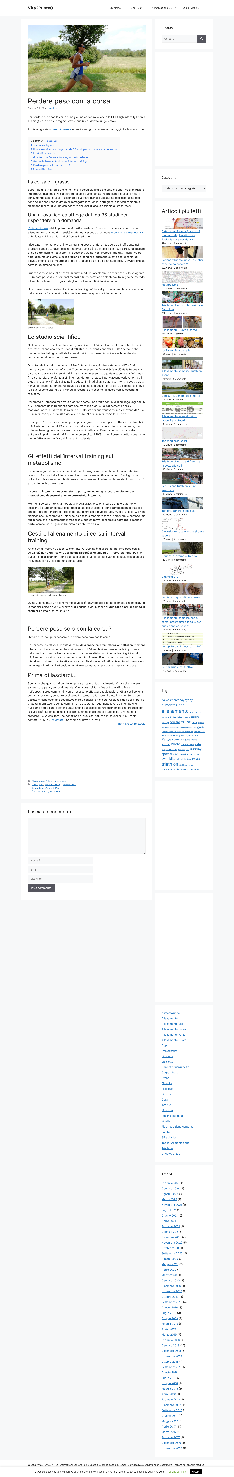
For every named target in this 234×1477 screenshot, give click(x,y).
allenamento (175, 711)
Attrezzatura (169, 1050)
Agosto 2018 (170, 1372)
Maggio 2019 (170, 1323)
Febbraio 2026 (171, 1183)
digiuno (201, 723)
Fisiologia (168, 1088)
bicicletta (177, 717)
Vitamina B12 (170, 576)
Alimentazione (171, 1013)
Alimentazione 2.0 (162, 7)
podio (197, 744)
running (196, 749)
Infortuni (167, 1105)
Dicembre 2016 (171, 1442)
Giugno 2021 (170, 1215)
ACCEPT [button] (196, 1471)
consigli (165, 722)
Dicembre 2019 (171, 1285)
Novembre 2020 (172, 1242)
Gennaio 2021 (170, 1231)
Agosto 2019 (170, 1307)
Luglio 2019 (169, 1313)
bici (170, 716)
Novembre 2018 (172, 1356)
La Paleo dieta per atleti (177, 350)
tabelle (183, 759)
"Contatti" (58, 719)
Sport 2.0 (136, 7)
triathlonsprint (168, 769)
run (187, 749)
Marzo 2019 (169, 1334)
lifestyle (166, 739)
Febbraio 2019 (171, 1340)
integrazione (181, 736)
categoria (186, 717)
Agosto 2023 (170, 1194)
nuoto (175, 744)
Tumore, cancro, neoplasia (46, 791)
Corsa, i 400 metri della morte (181, 395)
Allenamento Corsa (56, 781)
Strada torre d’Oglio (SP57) (46, 788)
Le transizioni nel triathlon (178, 667)
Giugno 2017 (170, 1415)
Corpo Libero (170, 1072)
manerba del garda (181, 739)
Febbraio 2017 (171, 1437)
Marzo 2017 (169, 1432)
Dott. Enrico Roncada (132, 724)
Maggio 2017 (170, 1421)
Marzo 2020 (169, 1275)
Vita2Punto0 (40, 8)
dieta (194, 722)
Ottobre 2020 (170, 1248)
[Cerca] (201, 39)
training (196, 758)
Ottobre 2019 (170, 1296)
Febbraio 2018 (171, 1399)
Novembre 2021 (172, 1204)
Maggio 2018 (170, 1388)
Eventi (165, 1078)
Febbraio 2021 (171, 1226)
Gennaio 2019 (170, 1345)
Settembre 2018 (172, 1367)
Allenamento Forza (173, 1034)
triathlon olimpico (186, 765)
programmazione (169, 749)
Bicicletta (167, 1056)
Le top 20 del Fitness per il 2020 (182, 646)
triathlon (170, 764)
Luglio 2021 (169, 1210)
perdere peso (69, 784)
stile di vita (193, 754)
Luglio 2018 (169, 1377)
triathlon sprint (183, 769)
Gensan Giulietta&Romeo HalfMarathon (177, 732)
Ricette (166, 1121)
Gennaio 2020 (171, 1280)
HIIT (41, 784)
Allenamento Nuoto (174, 1040)
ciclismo (195, 716)
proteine (181, 750)
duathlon (165, 728)
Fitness (166, 1094)
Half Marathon (199, 732)
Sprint (174, 754)
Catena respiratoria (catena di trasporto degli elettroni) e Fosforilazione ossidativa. (181, 235)
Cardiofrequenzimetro (175, 1067)
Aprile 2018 (169, 1394)
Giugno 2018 (170, 1383)
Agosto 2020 (170, 1258)
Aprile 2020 (169, 1269)
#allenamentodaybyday (177, 700)
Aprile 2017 (169, 1426)
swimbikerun (171, 758)
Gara (165, 1099)
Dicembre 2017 (171, 1405)
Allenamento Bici (172, 1023)
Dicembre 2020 (171, 1237)
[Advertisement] (87, 752)
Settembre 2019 (172, 1302)
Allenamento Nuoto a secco (179, 329)
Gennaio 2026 (171, 1188)
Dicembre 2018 (171, 1350)
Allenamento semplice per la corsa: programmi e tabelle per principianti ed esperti (181, 622)
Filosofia (167, 1083)
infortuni (171, 736)
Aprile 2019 (169, 1329)
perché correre (61, 129)
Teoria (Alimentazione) (176, 1142)
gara (200, 727)
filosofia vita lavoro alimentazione (182, 728)
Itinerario (167, 1110)
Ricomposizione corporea (178, 1126)
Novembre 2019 (172, 1291)
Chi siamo (115, 7)
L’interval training (39, 228)
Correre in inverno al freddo (179, 556)
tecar (189, 759)
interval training (53, 784)
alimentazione (173, 705)
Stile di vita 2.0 (190, 7)
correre (175, 722)
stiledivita (183, 754)
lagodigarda (192, 736)
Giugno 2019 (170, 1318)
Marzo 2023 (169, 1199)
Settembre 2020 (172, 1253)
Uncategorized (171, 1153)
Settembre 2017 (172, 1410)
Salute (166, 1132)
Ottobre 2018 (170, 1361)
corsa (35, 784)
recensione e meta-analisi (127, 232)
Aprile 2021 (169, 1221)
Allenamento (38, 781)
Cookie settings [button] (177, 1471)
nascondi (52, 141)
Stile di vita (169, 1137)
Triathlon (167, 1148)
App (164, 1045)
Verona (195, 769)
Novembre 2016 (172, 1448)
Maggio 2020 (170, 1264)
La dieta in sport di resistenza (181, 597)
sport (165, 754)
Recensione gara (172, 1115)
